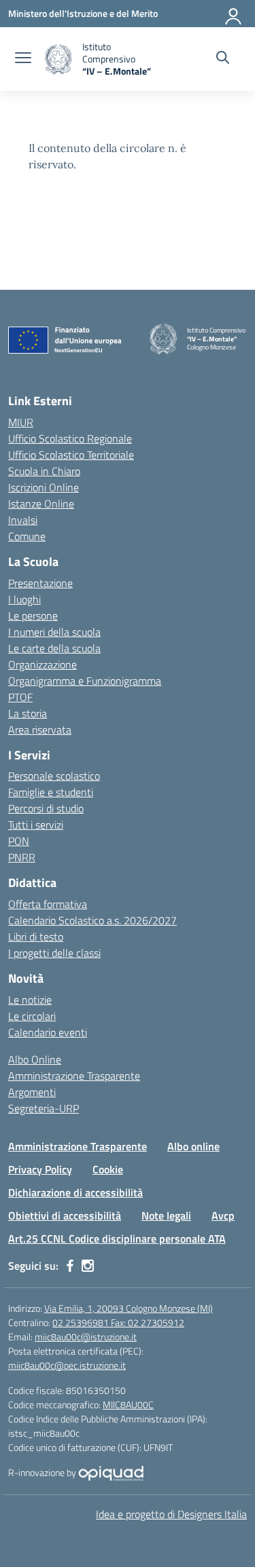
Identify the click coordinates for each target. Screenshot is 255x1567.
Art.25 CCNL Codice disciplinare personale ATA (117, 1238)
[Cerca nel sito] (222, 59)
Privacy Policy (40, 1169)
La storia (27, 713)
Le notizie (30, 1000)
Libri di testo (35, 936)
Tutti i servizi (35, 824)
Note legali (166, 1215)
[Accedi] (234, 13)
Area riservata (39, 729)
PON (18, 841)
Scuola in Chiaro (44, 471)
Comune (27, 536)
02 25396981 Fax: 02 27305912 (118, 1322)
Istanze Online (41, 503)
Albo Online (34, 1059)
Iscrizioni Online (43, 487)
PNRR (21, 857)
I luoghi (24, 599)
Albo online (193, 1146)
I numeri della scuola (54, 632)
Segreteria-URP (43, 1108)
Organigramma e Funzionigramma (84, 681)
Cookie (107, 1169)
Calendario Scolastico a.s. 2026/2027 (92, 920)
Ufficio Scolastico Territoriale (71, 455)
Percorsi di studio (46, 808)
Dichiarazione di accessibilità (75, 1192)
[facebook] (70, 1266)
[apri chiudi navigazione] (23, 59)
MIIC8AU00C (128, 1404)
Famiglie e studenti (50, 792)
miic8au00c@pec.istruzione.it (67, 1365)
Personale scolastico (54, 776)
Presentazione (40, 583)
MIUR (20, 422)
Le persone (33, 615)
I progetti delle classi (54, 953)
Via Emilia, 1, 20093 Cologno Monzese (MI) (128, 1308)
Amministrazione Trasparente (74, 1076)
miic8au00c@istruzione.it (86, 1336)
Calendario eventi (47, 1032)
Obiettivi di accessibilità (64, 1215)
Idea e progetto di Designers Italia (171, 1514)
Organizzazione (42, 664)
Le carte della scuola (54, 648)
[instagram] (88, 1266)
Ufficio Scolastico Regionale (70, 438)
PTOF (20, 697)
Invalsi (22, 520)
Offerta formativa (47, 904)
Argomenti (32, 1092)
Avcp (223, 1215)
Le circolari (32, 1016)
